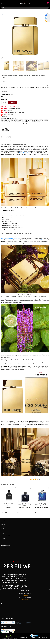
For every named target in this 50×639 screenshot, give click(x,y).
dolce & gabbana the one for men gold (10, 120)
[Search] (48, 8)
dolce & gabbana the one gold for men (35, 120)
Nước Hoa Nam (13, 73)
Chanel (18, 512)
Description (4, 140)
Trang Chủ (3, 524)
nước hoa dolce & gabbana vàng (34, 121)
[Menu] (1, 3)
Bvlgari (35, 512)
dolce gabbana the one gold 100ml (22, 121)
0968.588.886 (10, 110)
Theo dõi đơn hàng (4, 543)
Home (2, 73)
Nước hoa (6, 73)
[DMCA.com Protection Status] (9, 636)
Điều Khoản (3, 538)
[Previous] (3, 36)
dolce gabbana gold (12, 121)
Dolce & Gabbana (20, 73)
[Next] (46, 36)
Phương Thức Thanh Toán (5, 545)
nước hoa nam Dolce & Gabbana (12, 362)
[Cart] (48, 3)
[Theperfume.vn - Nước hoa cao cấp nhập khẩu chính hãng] (25, 3)
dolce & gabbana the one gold (22, 120)
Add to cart (12, 102)
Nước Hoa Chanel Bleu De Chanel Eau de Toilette (25, 505)
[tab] (4, 141)
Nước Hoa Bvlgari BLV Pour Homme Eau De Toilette (41, 505)
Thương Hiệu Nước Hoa (5, 533)
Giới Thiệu (3, 526)
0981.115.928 (10, 114)
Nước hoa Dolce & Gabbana (25, 152)
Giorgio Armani (4, 512)
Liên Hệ (2, 528)
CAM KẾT (9, 140)
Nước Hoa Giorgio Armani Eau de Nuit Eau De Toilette (8, 505)
